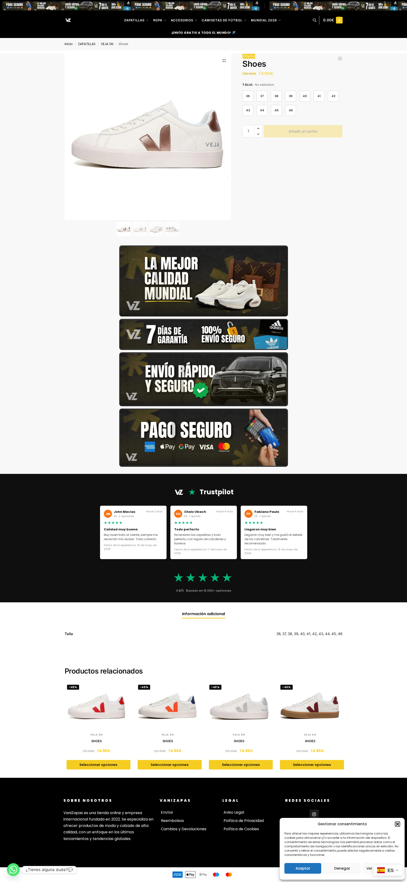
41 (319, 96)
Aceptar (303, 868)
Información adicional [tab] (203, 614)
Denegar (342, 868)
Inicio (69, 44)
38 (276, 96)
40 (305, 96)
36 (248, 96)
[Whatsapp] (13, 869)
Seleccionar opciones (98, 764)
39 (290, 96)
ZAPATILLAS (87, 44)
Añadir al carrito (303, 131)
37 (262, 96)
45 (276, 110)
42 (333, 96)
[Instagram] (314, 814)
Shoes (96, 741)
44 (262, 110)
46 (291, 110)
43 (248, 110)
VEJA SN (107, 44)
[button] (397, 824)
